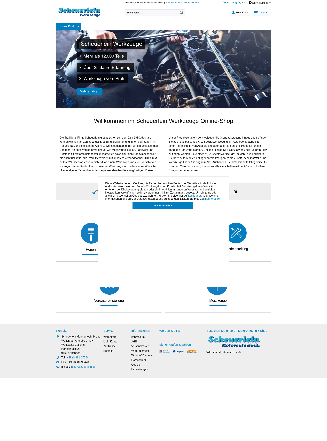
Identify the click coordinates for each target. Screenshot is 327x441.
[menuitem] (155, 12)
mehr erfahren (212, 198)
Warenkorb (109, 336)
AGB (134, 341)
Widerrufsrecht (140, 350)
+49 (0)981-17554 (78, 357)
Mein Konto (110, 341)
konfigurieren (196, 195)
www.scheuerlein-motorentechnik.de (183, 3)
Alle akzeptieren (162, 205)
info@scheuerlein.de (83, 366)
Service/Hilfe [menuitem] (260, 2)
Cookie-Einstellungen (139, 367)
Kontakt (108, 350)
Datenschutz (138, 360)
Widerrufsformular (142, 355)
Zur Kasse (109, 346)
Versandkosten (140, 346)
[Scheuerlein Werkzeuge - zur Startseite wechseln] (80, 12)
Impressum (138, 336)
